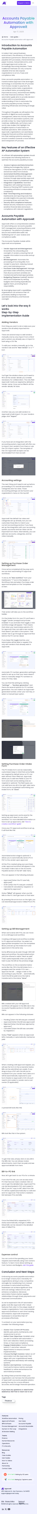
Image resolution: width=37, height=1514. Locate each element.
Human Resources (8, 1441)
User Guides (6, 1458)
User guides (14, 37)
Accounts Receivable (26, 1426)
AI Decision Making (8, 1432)
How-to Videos (7, 1461)
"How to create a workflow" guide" (16, 823)
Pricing (21, 1418)
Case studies (6, 1455)
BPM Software (6, 1424)
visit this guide (27, 1265)
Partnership (6, 1466)
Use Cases (22, 1421)
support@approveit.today (10, 1493)
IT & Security (6, 1446)
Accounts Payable (25, 1424)
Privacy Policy (10, 1501)
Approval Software (8, 1421)
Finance (4, 1438)
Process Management (9, 1426)
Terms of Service (21, 1502)
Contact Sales (7, 1468)
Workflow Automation (9, 1418)
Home (6, 37)
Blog (3, 1453)
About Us (5, 1463)
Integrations (23, 1429)
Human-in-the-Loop (9, 1429)
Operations (6, 1443)
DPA (2, 1501)
